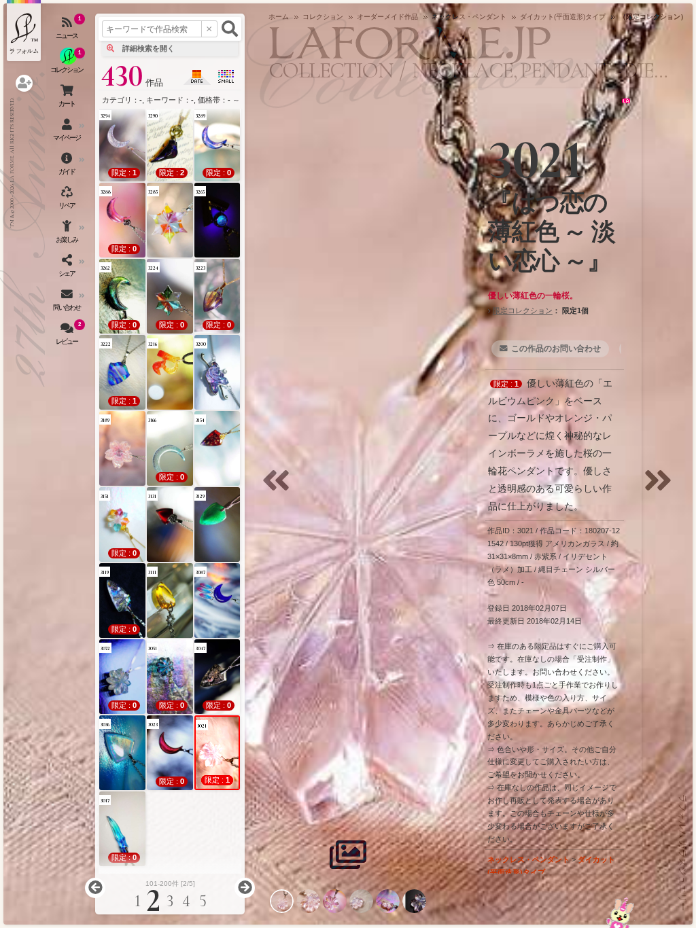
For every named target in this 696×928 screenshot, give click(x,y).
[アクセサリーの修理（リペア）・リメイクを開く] (68, 200)
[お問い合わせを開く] (68, 302)
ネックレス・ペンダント (528, 859)
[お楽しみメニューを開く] (68, 234)
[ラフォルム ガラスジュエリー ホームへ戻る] (24, 30)
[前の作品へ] (279, 489)
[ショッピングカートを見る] (68, 98)
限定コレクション (523, 310)
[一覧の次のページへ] (244, 888)
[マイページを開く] (68, 132)
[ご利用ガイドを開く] (68, 166)
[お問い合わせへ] (620, 912)
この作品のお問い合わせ (556, 348)
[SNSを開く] (68, 268)
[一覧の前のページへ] (95, 888)
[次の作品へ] (661, 489)
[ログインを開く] (24, 83)
